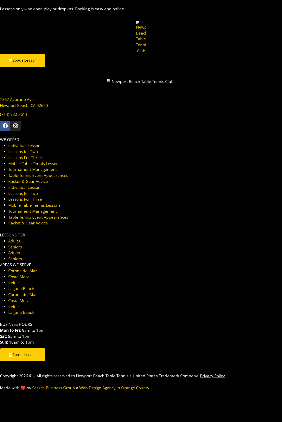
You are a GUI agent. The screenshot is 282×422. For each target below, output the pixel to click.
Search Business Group (53, 388)
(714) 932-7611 (13, 114)
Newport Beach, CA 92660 (24, 105)
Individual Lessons (25, 145)
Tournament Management (32, 169)
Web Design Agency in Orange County (114, 388)
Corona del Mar (22, 270)
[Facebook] (5, 126)
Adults (14, 241)
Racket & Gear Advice (28, 181)
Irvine (13, 282)
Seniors (15, 247)
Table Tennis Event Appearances (38, 175)
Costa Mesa (19, 276)
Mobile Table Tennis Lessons (34, 163)
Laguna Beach (21, 288)
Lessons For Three (25, 157)
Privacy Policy (212, 376)
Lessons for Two (23, 151)
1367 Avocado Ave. (17, 99)
